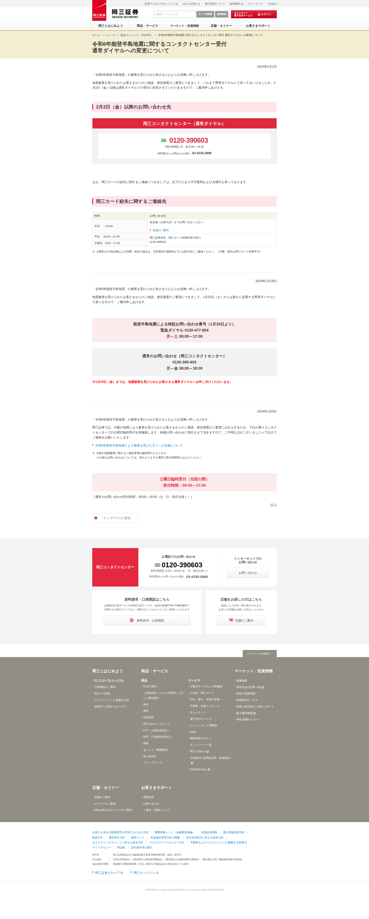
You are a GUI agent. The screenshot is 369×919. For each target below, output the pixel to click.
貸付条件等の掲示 (142, 847)
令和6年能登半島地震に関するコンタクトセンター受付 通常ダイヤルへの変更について (210, 35)
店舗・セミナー (105, 787)
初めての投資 (102, 693)
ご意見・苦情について (156, 810)
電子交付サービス (201, 718)
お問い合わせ (151, 803)
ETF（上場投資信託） (156, 730)
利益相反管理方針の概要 (165, 837)
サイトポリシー (101, 847)
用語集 (121, 847)
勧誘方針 (97, 837)
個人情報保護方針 (234, 832)
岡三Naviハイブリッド (156, 723)
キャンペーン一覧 (201, 744)
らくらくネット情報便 (203, 725)
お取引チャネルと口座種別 (206, 686)
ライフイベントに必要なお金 (111, 700)
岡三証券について (215, 3)
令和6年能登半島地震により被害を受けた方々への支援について (139, 445)
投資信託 (148, 717)
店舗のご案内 (161, 230)
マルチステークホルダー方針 (166, 842)
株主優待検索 (244, 713)
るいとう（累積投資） (156, 749)
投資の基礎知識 (245, 693)
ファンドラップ (152, 762)
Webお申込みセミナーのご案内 (113, 810)
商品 (144, 680)
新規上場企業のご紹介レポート (255, 706)
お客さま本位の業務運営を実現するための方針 (120, 832)
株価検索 (241, 680)
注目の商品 (150, 686)
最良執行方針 (117, 837)
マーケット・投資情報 (253, 671)
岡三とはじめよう (107, 671)
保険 (146, 743)
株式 (146, 704)
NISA (193, 731)
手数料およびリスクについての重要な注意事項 (218, 842)
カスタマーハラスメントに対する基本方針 (117, 842)
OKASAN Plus (198, 769)
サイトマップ (255, 3)
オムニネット (198, 712)
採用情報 (235, 3)
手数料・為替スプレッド (205, 705)
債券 (146, 710)
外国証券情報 (209, 832)
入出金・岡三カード (202, 692)
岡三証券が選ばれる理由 (109, 680)
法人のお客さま (191, 3)
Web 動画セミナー (247, 719)
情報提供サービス (247, 700)
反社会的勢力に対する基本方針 (205, 837)
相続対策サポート (201, 738)
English (272, 3)
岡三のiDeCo (198, 751)
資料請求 (148, 797)
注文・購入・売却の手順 (205, 699)
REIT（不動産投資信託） (158, 736)
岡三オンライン (144, 872)
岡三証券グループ (107, 872)
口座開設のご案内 (105, 686)
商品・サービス (154, 671)
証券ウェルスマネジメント (160, 3)
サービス (194, 680)
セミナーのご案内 (105, 803)
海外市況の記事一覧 (248, 687)
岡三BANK (149, 756)
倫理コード (138, 837)
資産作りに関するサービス (110, 706)
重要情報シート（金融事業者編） (175, 832)
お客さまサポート (156, 787)
